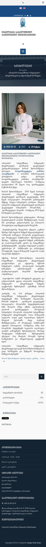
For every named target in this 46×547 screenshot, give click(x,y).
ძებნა (41, 376)
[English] (25, 8)
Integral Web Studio (34, 543)
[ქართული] (21, 8)
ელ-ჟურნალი (6, 484)
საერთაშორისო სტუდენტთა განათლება (16, 491)
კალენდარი (18, 15)
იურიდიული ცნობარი (9, 477)
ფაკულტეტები (7, 487)
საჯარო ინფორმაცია (9, 481)
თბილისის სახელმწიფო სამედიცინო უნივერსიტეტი (19, 527)
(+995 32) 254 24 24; (9, 503)
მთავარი (23, 70)
